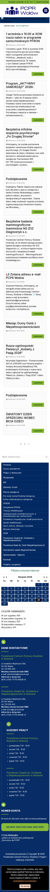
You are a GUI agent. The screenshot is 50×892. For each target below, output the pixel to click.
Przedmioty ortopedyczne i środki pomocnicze (22, 519)
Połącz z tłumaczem (12, 473)
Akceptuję (25, 886)
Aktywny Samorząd (11, 529)
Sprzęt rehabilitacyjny (12, 523)
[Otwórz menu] (46, 10)
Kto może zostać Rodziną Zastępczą (19, 496)
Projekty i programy (12, 564)
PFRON (6, 503)
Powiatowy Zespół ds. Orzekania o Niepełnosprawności (18, 539)
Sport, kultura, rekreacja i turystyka (18, 526)
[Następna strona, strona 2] (29, 444)
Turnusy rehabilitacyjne (13, 511)
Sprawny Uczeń (10, 487)
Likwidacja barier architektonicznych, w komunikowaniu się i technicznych (19, 515)
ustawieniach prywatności (24, 881)
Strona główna (22, 26)
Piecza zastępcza (11, 492)
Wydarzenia (8, 477)
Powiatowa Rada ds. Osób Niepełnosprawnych (24, 545)
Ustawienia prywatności (16, 854)
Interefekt (29, 860)
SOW (5, 533)
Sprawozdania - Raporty (14, 555)
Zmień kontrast (42, 2)
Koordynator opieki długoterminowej (19, 550)
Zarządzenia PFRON (11, 507)
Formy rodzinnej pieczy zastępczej (17, 499)
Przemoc (7, 465)
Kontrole (7, 559)
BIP (4, 482)
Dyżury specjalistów (11, 469)
